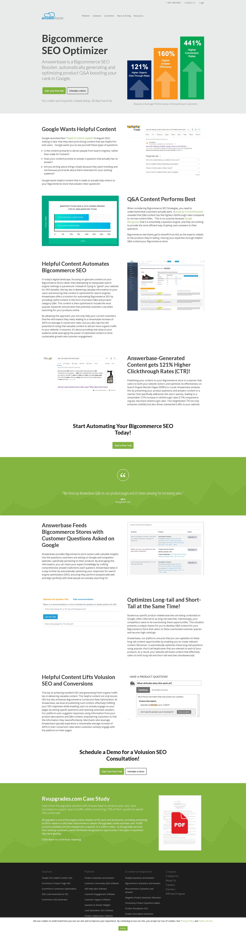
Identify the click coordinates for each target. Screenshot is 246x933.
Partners (170, 889)
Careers (170, 884)
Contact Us (190, 2)
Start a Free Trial (123, 445)
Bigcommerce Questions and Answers (142, 883)
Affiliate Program (175, 893)
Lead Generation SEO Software (99, 910)
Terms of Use (205, 920)
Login (201, 2)
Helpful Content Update (79, 138)
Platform (86, 15)
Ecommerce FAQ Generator (54, 899)
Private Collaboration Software (99, 915)
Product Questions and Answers (99, 878)
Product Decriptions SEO (136, 908)
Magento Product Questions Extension (143, 897)
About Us (171, 880)
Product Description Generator (139, 913)
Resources (138, 15)
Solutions (97, 15)
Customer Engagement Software (100, 894)
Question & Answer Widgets (97, 905)
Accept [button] (123, 928)
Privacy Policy (187, 920)
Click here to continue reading (61, 839)
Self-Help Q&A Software (96, 888)
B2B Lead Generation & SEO (55, 894)
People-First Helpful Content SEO (57, 878)
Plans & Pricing (124, 15)
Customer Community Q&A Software (102, 883)
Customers (109, 15)
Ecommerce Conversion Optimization (59, 888)
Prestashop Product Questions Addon (142, 903)
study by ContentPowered (189, 211)
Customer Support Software (97, 899)
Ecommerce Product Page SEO (56, 883)
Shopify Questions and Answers (139, 878)
